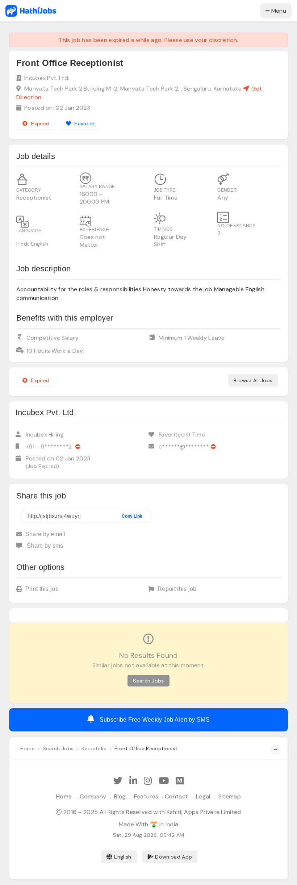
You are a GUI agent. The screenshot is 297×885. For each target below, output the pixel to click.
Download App (173, 856)
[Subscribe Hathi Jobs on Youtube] (163, 781)
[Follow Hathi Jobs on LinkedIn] (133, 781)
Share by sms (44, 546)
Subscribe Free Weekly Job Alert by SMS (153, 720)
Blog (120, 796)
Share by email (45, 534)
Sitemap (229, 796)
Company (93, 796)
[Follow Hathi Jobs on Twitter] (118, 781)
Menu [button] (277, 10)
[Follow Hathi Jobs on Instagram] (147, 781)
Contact (176, 796)
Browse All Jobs (253, 380)
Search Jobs (148, 680)
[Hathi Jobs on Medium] (179, 781)
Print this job (42, 589)
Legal (203, 796)
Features (146, 796)
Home (64, 796)
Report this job (177, 589)
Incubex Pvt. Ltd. (46, 78)
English (122, 856)
